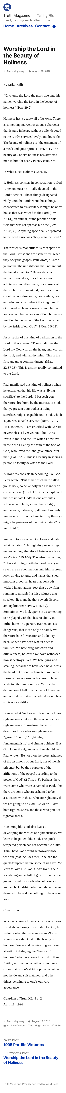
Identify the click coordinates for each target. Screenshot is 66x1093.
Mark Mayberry (16, 71)
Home (8, 26)
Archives (25, 26)
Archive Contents (17, 1025)
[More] (54, 26)
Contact (42, 26)
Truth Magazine (16, 15)
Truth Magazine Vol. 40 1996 (44, 1025)
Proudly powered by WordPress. (40, 1084)
